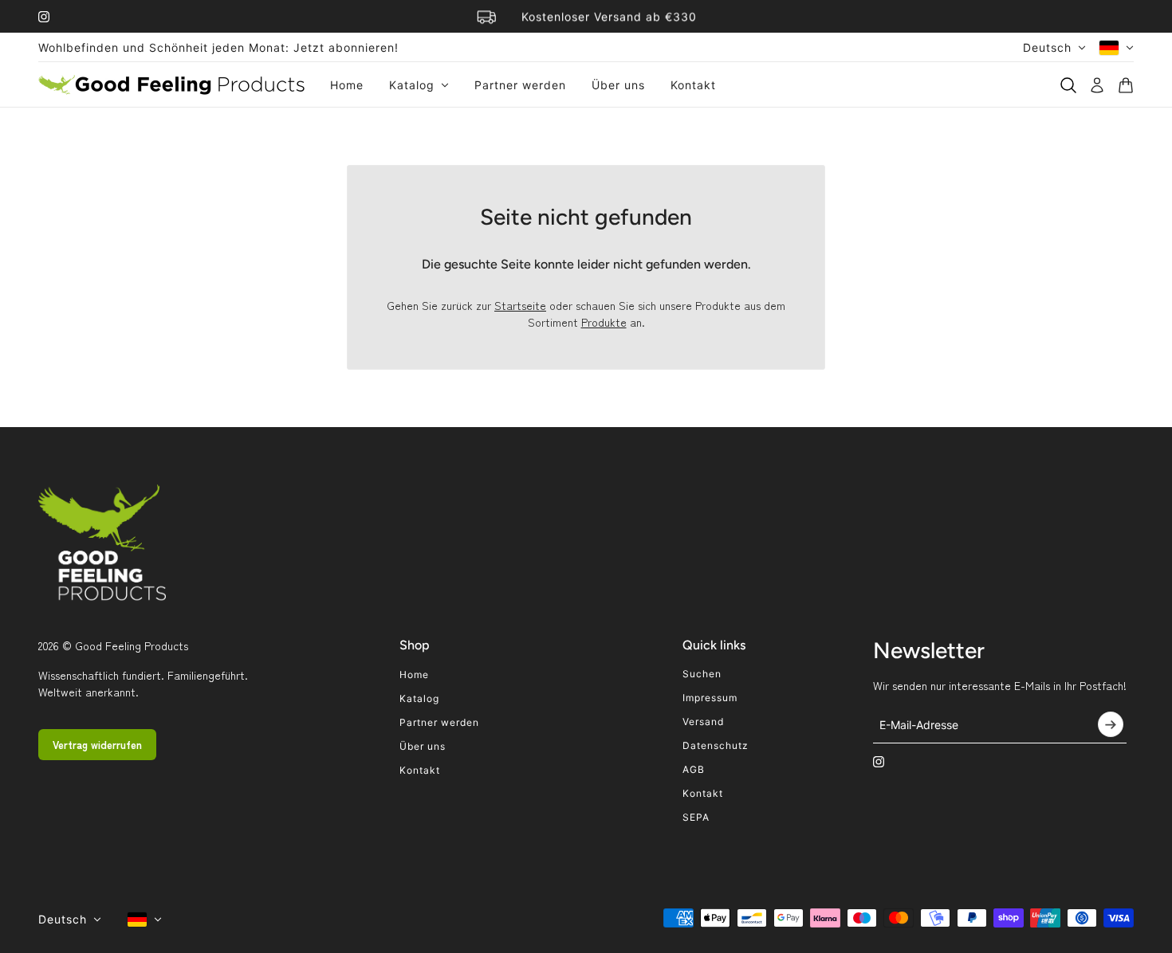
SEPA (696, 817)
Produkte (604, 322)
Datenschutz (715, 745)
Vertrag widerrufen (97, 744)
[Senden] (1110, 724)
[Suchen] (1068, 85)
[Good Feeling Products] (171, 85)
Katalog (419, 698)
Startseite (520, 305)
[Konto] (1097, 85)
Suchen (702, 674)
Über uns (422, 746)
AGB (693, 769)
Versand (703, 721)
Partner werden (439, 722)
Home (414, 674)
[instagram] (44, 16)
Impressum (709, 698)
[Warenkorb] (1126, 85)
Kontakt (419, 770)
